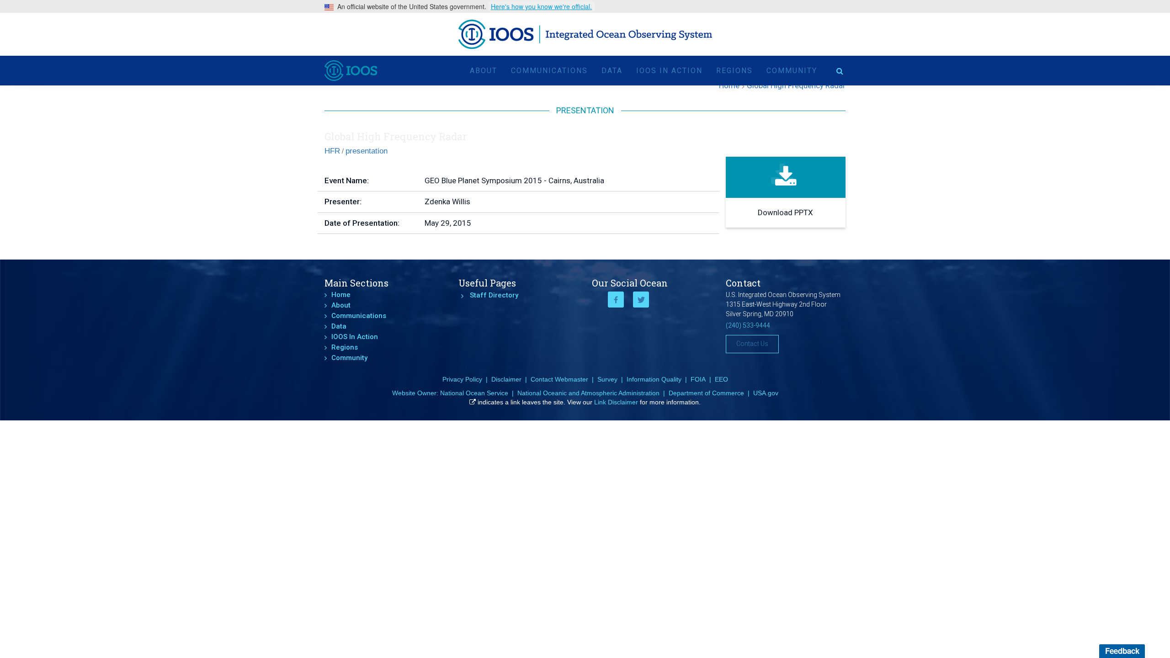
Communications (549, 70)
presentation (367, 151)
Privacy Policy (462, 379)
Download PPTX (785, 212)
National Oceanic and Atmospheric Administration (588, 393)
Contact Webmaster (559, 379)
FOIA (698, 379)
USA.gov (765, 393)
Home (341, 295)
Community (791, 70)
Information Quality (654, 379)
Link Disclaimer (616, 402)
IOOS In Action (669, 70)
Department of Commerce (706, 393)
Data (611, 70)
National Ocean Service (474, 393)
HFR (332, 151)
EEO (721, 379)
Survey (607, 379)
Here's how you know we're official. (541, 6)
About (483, 70)
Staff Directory (494, 295)
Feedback (1122, 650)
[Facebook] (616, 300)
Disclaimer (506, 379)
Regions (734, 70)
